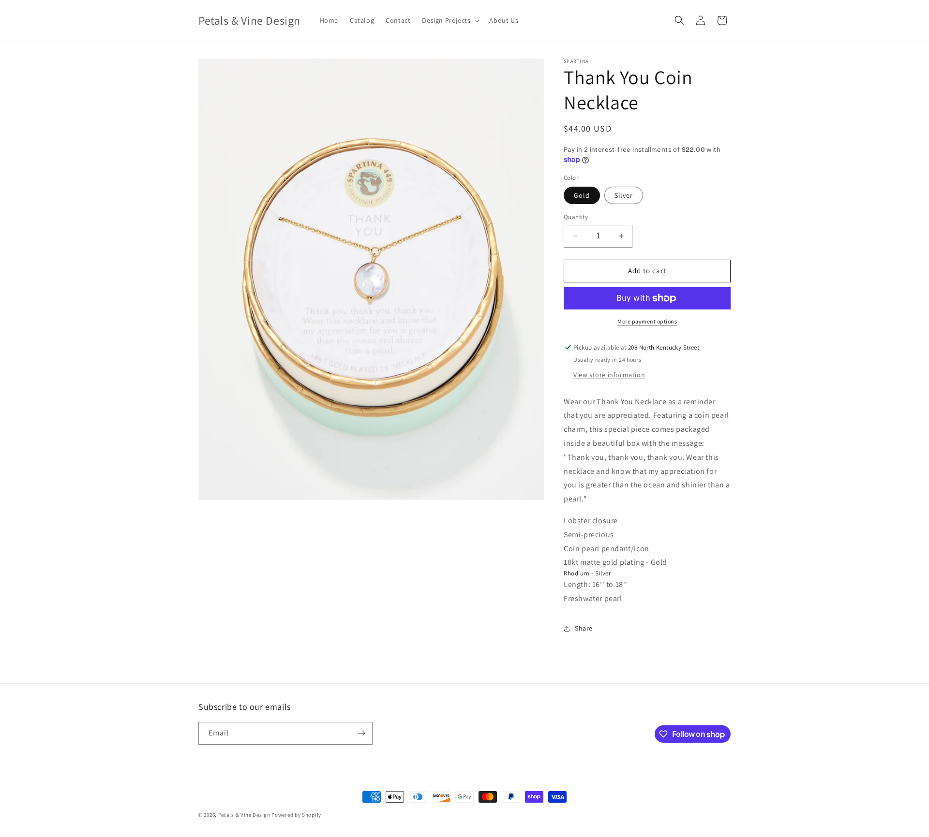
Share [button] (584, 628)
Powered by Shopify (296, 814)
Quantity (576, 217)
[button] (449, 20)
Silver (623, 195)
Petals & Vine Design (244, 814)
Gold (582, 195)
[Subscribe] (361, 733)
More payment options (647, 321)
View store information (609, 374)
